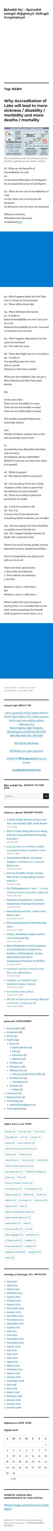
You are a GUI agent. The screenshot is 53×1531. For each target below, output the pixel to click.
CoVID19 (14, 1062)
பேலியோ (30, 1240)
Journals (28, 1160)
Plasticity (17, 1059)
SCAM (41, 1194)
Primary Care (16, 1070)
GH (24, 1137)
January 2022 (14, 1312)
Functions (17, 1055)
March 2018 (13, 1392)
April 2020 (12, 1361)
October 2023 (14, 1300)
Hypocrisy (12, 1160)
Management (14, 1097)
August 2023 (13, 1304)
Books (10, 1131)
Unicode (25, 1200)
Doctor (39, 1131)
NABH (24, 690)
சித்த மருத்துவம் (14, 1234)
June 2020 (12, 1354)
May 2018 (12, 1388)
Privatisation (13, 1189)
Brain (12, 1043)
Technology (13, 1101)
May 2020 (12, 1358)
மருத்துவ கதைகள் (15, 1252)
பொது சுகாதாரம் (13, 1246)
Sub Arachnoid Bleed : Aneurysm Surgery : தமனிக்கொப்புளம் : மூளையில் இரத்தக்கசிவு (25, 861)
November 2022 (15, 1308)
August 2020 (13, 1346)
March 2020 (13, 1365)
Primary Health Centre (18, 1183)
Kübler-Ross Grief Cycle (19, 1166)
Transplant (18, 1081)
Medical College (36, 1171)
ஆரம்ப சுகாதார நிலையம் (17, 1217)
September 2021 (15, 1323)
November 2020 (15, 1342)
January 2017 (14, 1403)
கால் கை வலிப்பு (13, 1229)
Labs (19, 690)
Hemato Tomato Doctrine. (20, 1148)
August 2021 (13, 1327)
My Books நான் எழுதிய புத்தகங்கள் (26, 750)
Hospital (25, 1154)
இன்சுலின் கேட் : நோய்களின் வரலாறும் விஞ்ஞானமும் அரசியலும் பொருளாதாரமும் (26, 13)
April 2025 (12, 1285)
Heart (9, 1143)
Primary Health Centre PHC (26, 1074)
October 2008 (14, 1407)
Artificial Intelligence (21, 1104)
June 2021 (12, 1335)
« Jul (13, 1478)
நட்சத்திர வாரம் (13, 1240)
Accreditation (10, 690)
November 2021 (15, 1319)
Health (32, 688)
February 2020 (14, 1369)
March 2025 (13, 1289)
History (10, 1154)
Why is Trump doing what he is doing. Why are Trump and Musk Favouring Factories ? (27, 835)
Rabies (15, 1089)
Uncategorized (15, 1108)
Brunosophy (13, 1028)
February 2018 (14, 1396)
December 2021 (15, 1316)
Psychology (12, 1194)
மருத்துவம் (34, 1252)
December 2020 (15, 1338)
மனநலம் (31, 1246)
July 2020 (12, 1350)
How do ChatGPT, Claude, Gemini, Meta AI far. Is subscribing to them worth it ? (25, 877)
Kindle (42, 1160)
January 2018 (14, 1400)
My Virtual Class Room (26, 743)
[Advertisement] (26, 54)
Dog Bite (11, 1137)
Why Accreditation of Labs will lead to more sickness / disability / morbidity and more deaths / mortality (25, 110)
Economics (23, 688)
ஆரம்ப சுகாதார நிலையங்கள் (19, 1211)
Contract (24, 1131)
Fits (14, 1051)
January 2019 (14, 1377)
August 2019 (13, 1373)
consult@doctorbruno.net (26, 770)
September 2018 (15, 1380)
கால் (27, 1223)
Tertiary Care (17, 1078)
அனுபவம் (11, 1206)
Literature (12, 1093)
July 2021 (11, 1331)
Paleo (9, 1177)
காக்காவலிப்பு (12, 1223)
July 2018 (11, 1384)
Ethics (10, 1036)
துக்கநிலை (32, 1234)
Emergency (16, 1066)
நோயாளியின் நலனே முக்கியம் (20, 991)
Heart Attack (26, 1143)
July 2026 (12, 1281)
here (20, 222)
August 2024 (13, 1296)
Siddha (10, 1200)
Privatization (33, 1189)
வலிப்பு (9, 1257)
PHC (21, 1177)
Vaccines (14, 1085)
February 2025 (14, 1293)
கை (29, 1229)
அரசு (23, 1206)
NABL (30, 690)
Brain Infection (20, 1047)
